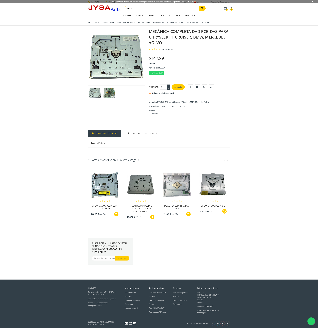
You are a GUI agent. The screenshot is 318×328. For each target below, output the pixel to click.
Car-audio (152, 15)
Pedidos (176, 296)
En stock (94, 143)
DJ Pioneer (127, 15)
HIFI (162, 15)
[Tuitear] (197, 87)
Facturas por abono (180, 300)
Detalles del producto (106, 133)
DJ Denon (139, 15)
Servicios (152, 296)
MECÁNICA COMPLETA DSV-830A (177, 207)
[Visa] (126, 323)
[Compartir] (190, 87)
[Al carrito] (116, 214)
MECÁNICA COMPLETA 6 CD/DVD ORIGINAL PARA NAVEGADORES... (141, 208)
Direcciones (177, 304)
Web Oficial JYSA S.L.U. (157, 308)
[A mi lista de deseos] (211, 87)
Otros (177, 15)
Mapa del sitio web (131, 308)
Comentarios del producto (144, 133)
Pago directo (190, 15)
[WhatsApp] (204, 87)
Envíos (151, 304)
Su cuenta (177, 288)
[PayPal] (134, 323)
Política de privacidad (132, 300)
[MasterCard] (130, 323)
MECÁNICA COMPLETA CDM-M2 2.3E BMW (105, 207)
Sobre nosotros (130, 292)
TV (169, 15)
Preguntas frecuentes (156, 300)
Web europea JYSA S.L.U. (157, 312)
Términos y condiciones (157, 292)
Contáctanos (129, 304)
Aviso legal (128, 296)
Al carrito (178, 87)
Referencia (153, 68)
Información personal (181, 292)
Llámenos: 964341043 (205, 306)
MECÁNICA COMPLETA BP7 (213, 205)
